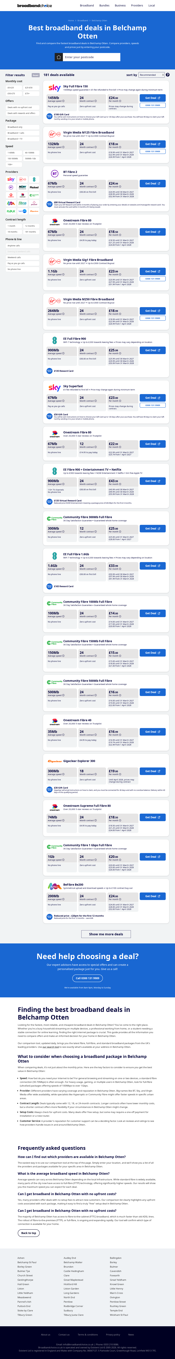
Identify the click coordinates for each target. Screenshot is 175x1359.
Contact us (64, 1334)
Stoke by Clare (25, 1310)
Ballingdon (116, 1257)
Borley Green (25, 1266)
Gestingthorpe (25, 1279)
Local (151, 5)
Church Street (25, 1275)
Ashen (21, 1257)
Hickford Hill (70, 1284)
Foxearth (115, 1275)
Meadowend (24, 1297)
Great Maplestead (73, 1279)
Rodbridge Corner (73, 1306)
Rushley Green (118, 1306)
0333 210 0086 (111, 1344)
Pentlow (68, 1301)
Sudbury (68, 1310)
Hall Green (23, 1284)
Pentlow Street (118, 1301)
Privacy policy (113, 1334)
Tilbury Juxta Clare (74, 1314)
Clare (66, 1275)
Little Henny (116, 1288)
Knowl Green (117, 1284)
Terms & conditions (88, 1334)
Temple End (116, 1310)
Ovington (115, 1297)
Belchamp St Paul (27, 1262)
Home (71, 20)
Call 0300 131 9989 (87, 978)
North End (69, 1297)
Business (120, 5)
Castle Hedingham (74, 1271)
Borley (113, 1262)
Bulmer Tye (24, 1271)
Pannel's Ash (24, 1301)
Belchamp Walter (73, 1262)
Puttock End (24, 1306)
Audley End (70, 1257)
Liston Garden (71, 1288)
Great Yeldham (118, 1279)
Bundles (104, 5)
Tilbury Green (25, 1314)
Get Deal (150, 98)
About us (45, 1334)
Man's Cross (116, 1293)
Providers (137, 5)
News (131, 1334)
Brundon (68, 1266)
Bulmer (114, 1266)
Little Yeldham (25, 1293)
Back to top (28, 1233)
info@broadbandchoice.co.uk (78, 1344)
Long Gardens (71, 1293)
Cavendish (115, 1271)
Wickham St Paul (119, 1314)
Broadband (87, 5)
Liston (21, 1288)
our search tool (51, 1046)
